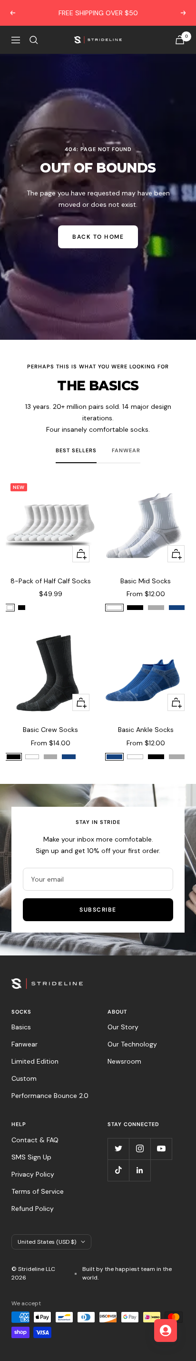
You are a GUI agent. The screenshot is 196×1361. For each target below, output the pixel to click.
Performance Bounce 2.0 (49, 1095)
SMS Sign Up (31, 1157)
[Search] (33, 40)
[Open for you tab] (165, 1330)
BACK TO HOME (98, 237)
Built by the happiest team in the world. (127, 1273)
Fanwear (126, 450)
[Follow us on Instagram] (139, 1148)
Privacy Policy (32, 1174)
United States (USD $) (47, 1242)
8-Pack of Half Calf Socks (50, 581)
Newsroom (124, 1061)
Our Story (123, 1027)
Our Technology (132, 1044)
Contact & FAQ (35, 1140)
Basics (21, 1027)
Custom (24, 1078)
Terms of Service (37, 1191)
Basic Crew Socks (50, 729)
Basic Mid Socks (145, 581)
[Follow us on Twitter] (118, 1148)
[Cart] (180, 39)
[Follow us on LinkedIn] (139, 1170)
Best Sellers (76, 450)
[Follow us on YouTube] (161, 1148)
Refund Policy (32, 1208)
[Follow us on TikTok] (118, 1170)
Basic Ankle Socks (146, 729)
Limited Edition (35, 1061)
